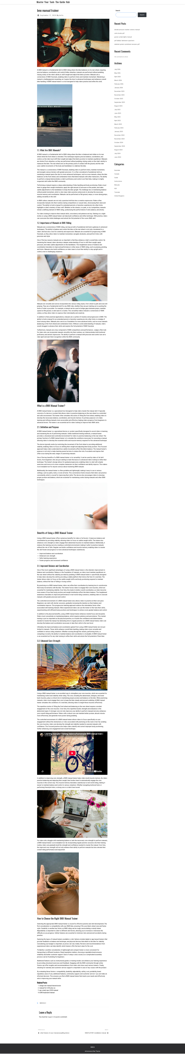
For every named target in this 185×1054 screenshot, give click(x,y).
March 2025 (118, 124)
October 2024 (118, 142)
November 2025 (119, 95)
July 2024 (117, 153)
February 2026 (118, 84)
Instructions (118, 181)
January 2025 (118, 131)
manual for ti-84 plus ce (47, 988)
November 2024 (119, 139)
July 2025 (117, 109)
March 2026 (118, 80)
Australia (117, 170)
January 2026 (118, 88)
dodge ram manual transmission (50, 986)
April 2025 (117, 120)
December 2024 (119, 135)
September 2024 (119, 146)
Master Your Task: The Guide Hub (53, 2)
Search (118, 10)
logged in (51, 1017)
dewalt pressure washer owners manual (127, 29)
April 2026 (117, 77)
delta (61, 15)
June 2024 (117, 157)
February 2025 (118, 128)
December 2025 (119, 91)
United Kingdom (119, 196)
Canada (116, 174)
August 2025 (118, 106)
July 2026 (117, 69)
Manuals (43, 1003)
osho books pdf (119, 33)
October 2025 (118, 98)
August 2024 (118, 150)
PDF (115, 188)
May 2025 (117, 117)
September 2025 (119, 102)
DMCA (93, 1047)
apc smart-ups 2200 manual (48, 990)
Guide (116, 177)
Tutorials (117, 192)
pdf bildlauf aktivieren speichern (124, 40)
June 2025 (117, 113)
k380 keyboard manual (47, 992)
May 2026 (117, 73)
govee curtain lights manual (123, 37)
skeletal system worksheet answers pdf (127, 44)
